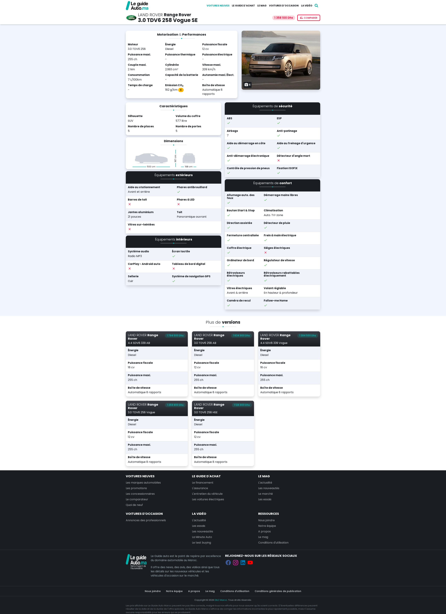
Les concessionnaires (140, 494)
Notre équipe (267, 526)
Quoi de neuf (134, 505)
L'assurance (200, 488)
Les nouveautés (268, 488)
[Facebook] (228, 562)
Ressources (268, 513)
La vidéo (306, 5)
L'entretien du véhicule (207, 494)
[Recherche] (316, 5)
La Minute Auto (202, 537)
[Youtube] (250, 562)
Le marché (265, 494)
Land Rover (150, 15)
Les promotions (136, 488)
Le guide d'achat (243, 5)
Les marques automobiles (143, 483)
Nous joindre (266, 520)
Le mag (262, 5)
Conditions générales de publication (278, 591)
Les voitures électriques (208, 499)
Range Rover (177, 15)
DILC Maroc (221, 600)
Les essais (264, 499)
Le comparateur (137, 499)
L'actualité (265, 483)
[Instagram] (235, 562)
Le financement (202, 483)
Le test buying (201, 543)
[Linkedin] (243, 562)
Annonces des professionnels (146, 520)
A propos (264, 531)
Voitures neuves (218, 5)
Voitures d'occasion (284, 5)
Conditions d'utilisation (273, 543)
